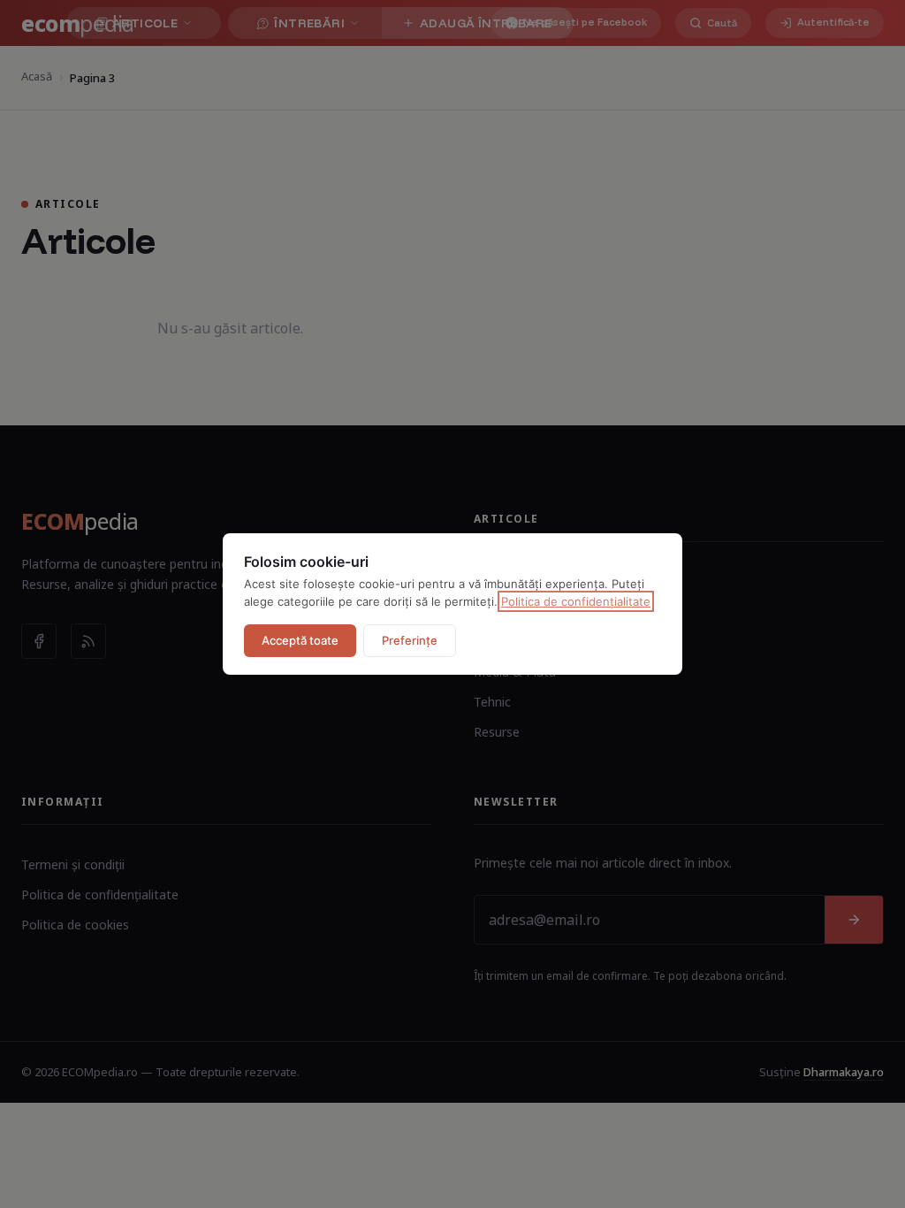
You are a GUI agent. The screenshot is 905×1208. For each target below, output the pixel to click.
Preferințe (409, 640)
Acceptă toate (300, 640)
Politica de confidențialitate (575, 601)
